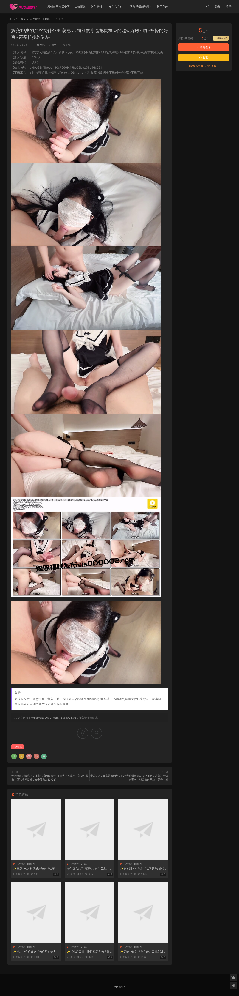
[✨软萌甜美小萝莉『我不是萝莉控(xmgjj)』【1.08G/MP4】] (143, 829)
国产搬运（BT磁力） (47, 44)
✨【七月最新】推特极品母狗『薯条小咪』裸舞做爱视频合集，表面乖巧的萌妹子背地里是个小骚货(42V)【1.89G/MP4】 (89, 952)
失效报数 (80, 6)
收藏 (205, 57)
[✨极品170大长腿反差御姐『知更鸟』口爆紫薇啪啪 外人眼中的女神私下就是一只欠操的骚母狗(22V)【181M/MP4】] (36, 829)
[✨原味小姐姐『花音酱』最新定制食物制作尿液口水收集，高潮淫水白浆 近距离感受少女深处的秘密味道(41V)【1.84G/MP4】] (143, 912)
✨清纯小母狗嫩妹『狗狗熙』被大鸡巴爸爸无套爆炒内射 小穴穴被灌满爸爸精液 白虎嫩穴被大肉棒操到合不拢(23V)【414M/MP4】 (36, 952)
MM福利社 (119, 986)
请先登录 (205, 47)
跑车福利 (96, 6)
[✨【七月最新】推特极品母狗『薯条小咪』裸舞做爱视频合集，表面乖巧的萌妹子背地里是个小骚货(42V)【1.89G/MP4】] (90, 912)
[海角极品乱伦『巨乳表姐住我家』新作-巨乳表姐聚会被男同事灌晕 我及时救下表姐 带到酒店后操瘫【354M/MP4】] (90, 829)
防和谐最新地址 (140, 6)
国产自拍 (17, 746)
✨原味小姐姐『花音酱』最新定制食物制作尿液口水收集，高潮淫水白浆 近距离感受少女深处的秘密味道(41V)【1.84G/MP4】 (143, 952)
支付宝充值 (116, 6)
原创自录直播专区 (58, 6)
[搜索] (208, 6)
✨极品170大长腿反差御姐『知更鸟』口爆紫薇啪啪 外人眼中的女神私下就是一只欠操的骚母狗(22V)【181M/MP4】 (36, 869)
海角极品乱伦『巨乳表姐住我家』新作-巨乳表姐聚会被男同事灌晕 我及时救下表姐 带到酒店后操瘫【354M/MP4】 (90, 869)
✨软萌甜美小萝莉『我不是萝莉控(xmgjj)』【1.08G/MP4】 (142, 869)
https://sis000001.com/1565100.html (53, 717)
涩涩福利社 (23, 6)
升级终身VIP (221, 38)
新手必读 (162, 6)
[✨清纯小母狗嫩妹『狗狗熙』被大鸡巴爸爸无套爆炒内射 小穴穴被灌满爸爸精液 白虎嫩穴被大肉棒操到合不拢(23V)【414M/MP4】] (36, 912)
